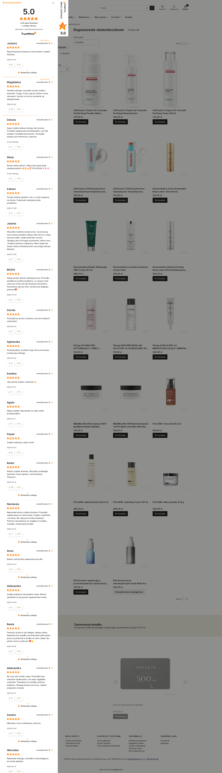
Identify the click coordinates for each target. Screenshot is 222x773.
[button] (3, 2)
